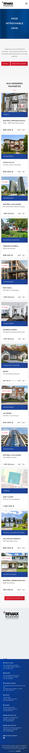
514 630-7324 (9, 668)
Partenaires (6, 669)
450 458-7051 (9, 700)
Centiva (17, 751)
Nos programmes (8, 672)
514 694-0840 (10, 731)
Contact (5, 691)
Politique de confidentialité (14, 747)
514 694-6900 (10, 720)
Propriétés (6, 661)
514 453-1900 (9, 678)
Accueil (5, 63)
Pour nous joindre (19, 63)
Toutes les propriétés (14, 598)
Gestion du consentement (18, 748)
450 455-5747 (10, 690)
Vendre (5, 680)
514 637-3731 (9, 710)
